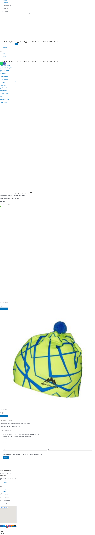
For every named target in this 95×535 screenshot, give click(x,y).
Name (4, 449)
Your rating (5, 438)
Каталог (2, 531)
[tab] (3, 421)
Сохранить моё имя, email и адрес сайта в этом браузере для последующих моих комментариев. (22, 454)
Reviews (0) (11, 420)
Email (49, 449)
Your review (6, 442)
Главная (4, 45)
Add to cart (4, 308)
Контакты (4, 48)
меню (2, 533)
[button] (47, 51)
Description (3, 420)
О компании (4, 47)
